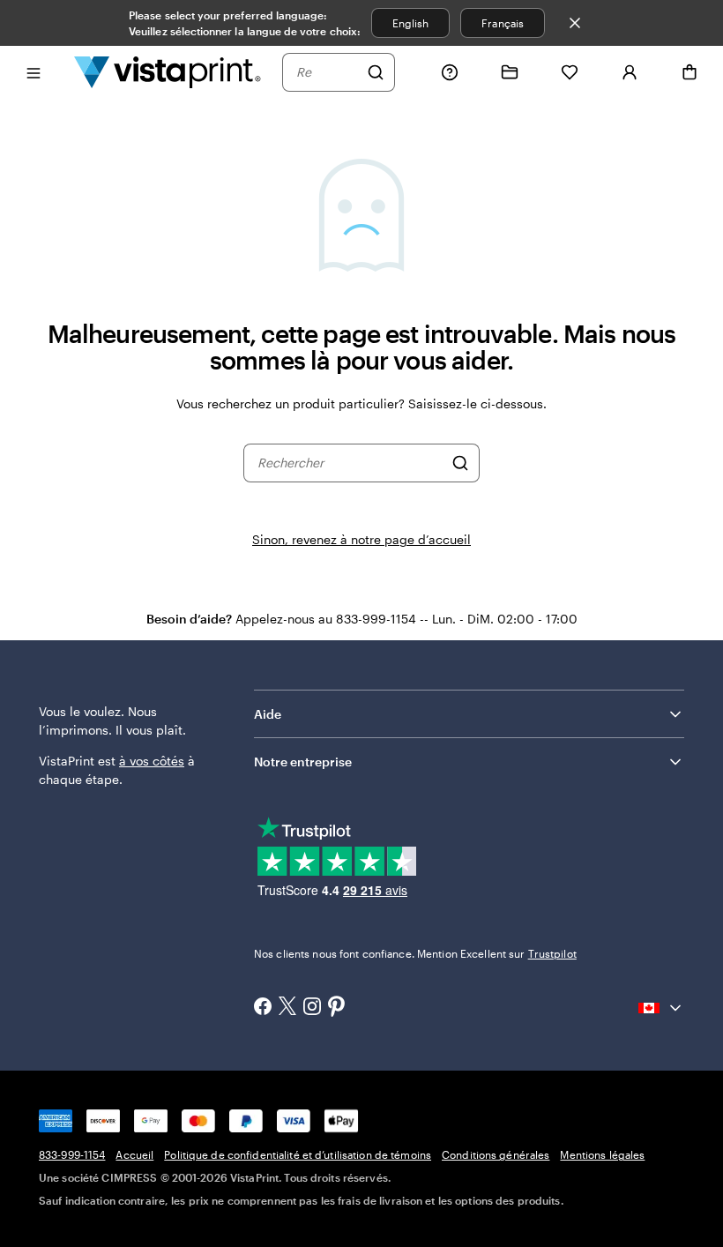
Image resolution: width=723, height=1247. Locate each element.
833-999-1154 (72, 1154)
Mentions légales (602, 1154)
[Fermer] (574, 23)
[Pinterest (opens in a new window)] (337, 1008)
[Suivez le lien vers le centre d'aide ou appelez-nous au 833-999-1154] (449, 72)
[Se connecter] (629, 72)
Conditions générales (495, 1154)
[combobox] (327, 72)
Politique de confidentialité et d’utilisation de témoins (297, 1154)
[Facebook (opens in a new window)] (263, 1008)
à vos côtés (151, 760)
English (410, 23)
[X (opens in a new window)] (287, 1008)
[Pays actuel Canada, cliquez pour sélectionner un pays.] (661, 1008)
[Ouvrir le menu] (33, 72)
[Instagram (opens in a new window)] (312, 1008)
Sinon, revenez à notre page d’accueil (361, 539)
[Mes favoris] (569, 72)
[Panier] (689, 72)
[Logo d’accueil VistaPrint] (167, 71)
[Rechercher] (375, 72)
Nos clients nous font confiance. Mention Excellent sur (415, 953)
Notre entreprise (303, 761)
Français (502, 23)
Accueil (134, 1154)
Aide (267, 713)
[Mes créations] (509, 72)
